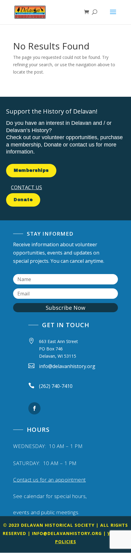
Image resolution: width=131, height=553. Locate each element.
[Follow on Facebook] (34, 408)
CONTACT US (26, 187)
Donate (23, 199)
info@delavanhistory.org (67, 533)
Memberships (31, 170)
